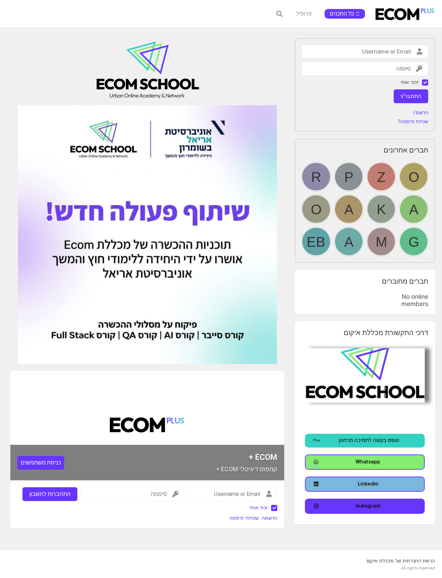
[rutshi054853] (315, 176)
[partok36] (348, 176)
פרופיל (304, 13)
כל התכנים (342, 13)
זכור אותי (258, 508)
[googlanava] (413, 241)
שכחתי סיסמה (244, 518)
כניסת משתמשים (41, 462)
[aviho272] (348, 241)
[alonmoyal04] (348, 209)
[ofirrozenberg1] (413, 176)
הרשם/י (420, 113)
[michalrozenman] (381, 241)
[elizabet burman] (315, 241)
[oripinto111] (315, 209)
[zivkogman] (381, 176)
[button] (365, 441)
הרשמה (269, 518)
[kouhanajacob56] (381, 209)
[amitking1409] (413, 209)
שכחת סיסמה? (413, 122)
